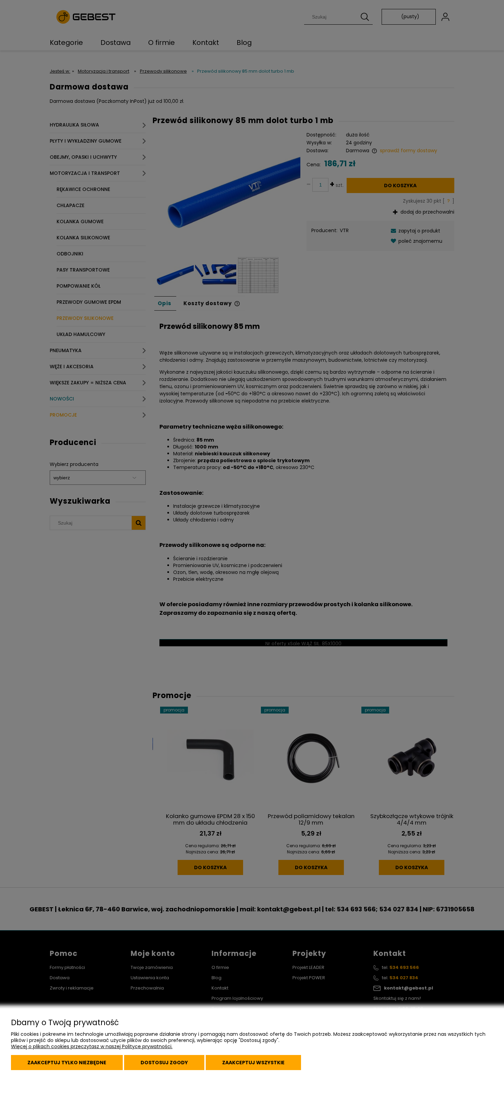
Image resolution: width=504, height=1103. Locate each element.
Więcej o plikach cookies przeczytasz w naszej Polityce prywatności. (91, 1046)
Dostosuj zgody (164, 1062)
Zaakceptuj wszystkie (253, 1062)
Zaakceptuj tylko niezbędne (66, 1062)
